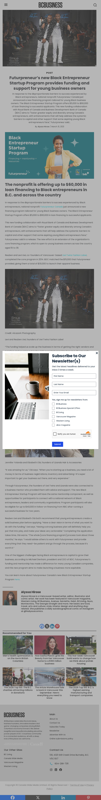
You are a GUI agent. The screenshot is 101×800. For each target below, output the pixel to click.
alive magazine (63, 425)
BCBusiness (61, 404)
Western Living (63, 420)
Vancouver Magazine (66, 416)
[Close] (97, 353)
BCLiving (60, 412)
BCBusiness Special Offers (68, 408)
